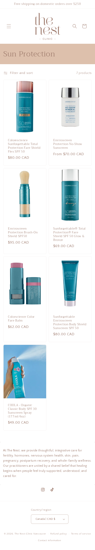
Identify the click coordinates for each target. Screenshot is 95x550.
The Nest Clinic (24, 533)
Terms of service (81, 533)
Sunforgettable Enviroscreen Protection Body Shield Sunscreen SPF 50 (70, 322)
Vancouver (39, 533)
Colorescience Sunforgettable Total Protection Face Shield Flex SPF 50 (24, 146)
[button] (9, 26)
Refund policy (58, 533)
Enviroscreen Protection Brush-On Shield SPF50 (23, 232)
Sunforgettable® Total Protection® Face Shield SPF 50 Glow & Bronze (69, 234)
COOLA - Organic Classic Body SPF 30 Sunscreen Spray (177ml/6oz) (22, 410)
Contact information (49, 540)
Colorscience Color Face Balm (21, 319)
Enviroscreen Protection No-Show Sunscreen (67, 144)
